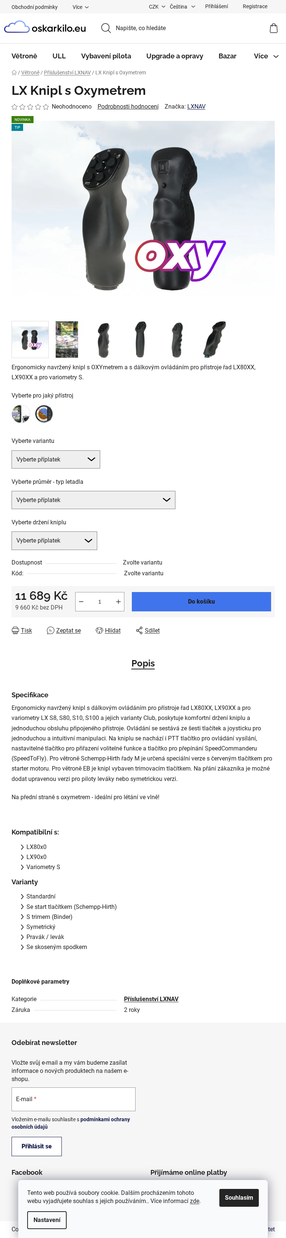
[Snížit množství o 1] (81, 601)
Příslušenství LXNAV (151, 999)
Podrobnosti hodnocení (128, 106)
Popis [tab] (143, 663)
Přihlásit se (37, 1146)
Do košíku (201, 601)
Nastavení (47, 1219)
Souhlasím (239, 1197)
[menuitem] (24, 56)
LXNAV (196, 106)
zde (194, 1201)
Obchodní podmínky (35, 7)
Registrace (255, 6)
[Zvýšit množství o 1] (118, 601)
